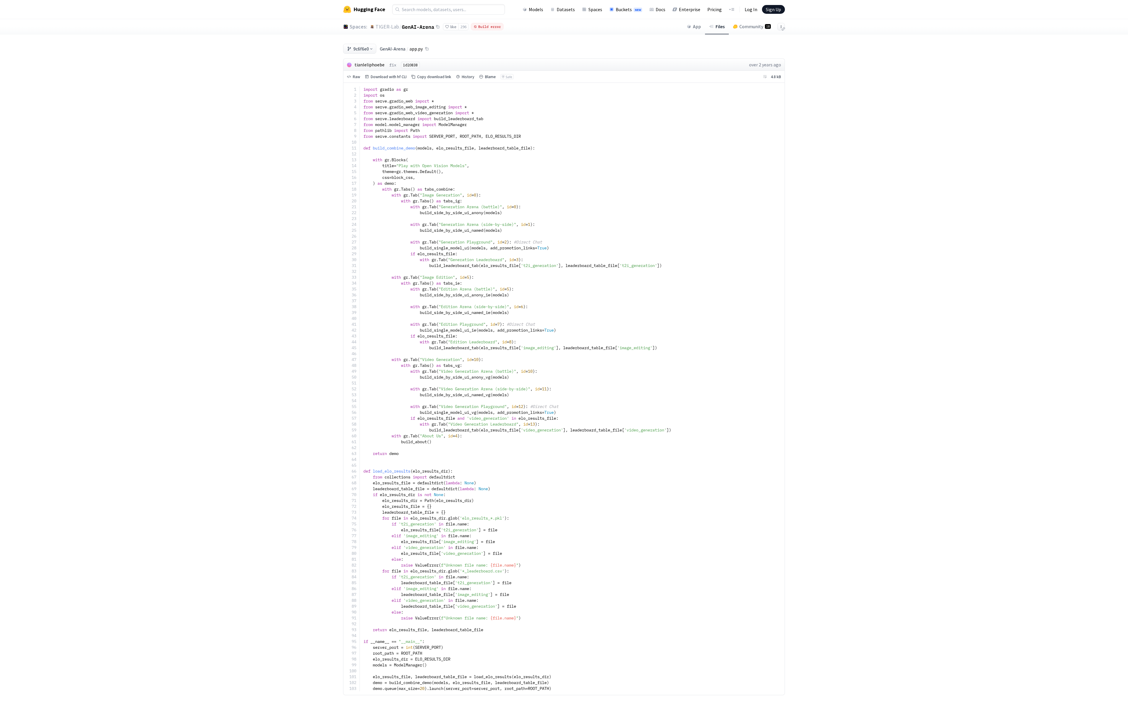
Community (754, 26)
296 (463, 26)
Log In (751, 9)
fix (392, 65)
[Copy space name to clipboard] (437, 26)
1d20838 (410, 65)
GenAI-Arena (418, 27)
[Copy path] (427, 49)
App (697, 26)
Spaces (595, 9)
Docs (660, 9)
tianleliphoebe (370, 65)
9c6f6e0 (361, 49)
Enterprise (689, 9)
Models (536, 9)
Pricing (714, 9)
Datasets (566, 9)
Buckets (628, 9)
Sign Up (773, 9)
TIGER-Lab (387, 26)
